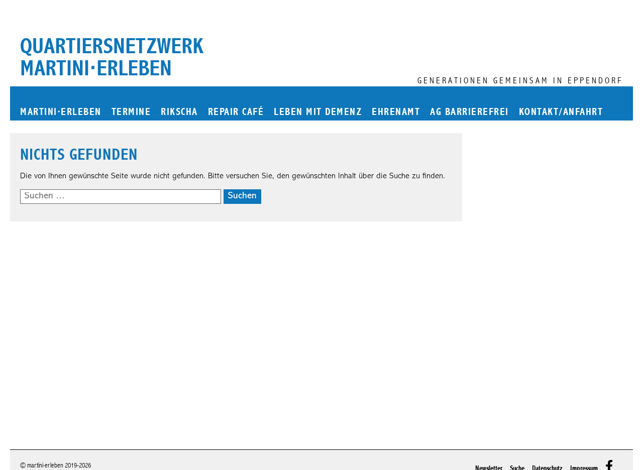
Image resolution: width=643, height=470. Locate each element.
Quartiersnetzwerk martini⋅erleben (111, 57)
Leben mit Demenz (318, 112)
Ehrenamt (396, 112)
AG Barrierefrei (469, 112)
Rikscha (179, 112)
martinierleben (60, 112)
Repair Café (236, 112)
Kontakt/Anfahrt (561, 112)
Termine (131, 112)
